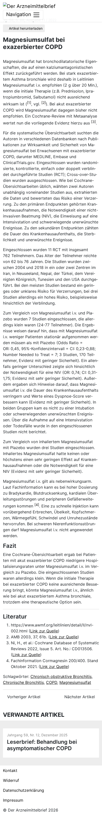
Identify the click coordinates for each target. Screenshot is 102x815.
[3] (93, 122)
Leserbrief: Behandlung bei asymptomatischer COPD (42, 745)
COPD (51, 682)
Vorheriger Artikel (23, 696)
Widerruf (11, 780)
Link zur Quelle (44, 630)
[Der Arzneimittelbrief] (29, 5)
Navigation (19, 14)
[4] (36, 505)
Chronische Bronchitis (23, 682)
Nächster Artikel (80, 696)
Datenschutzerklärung (23, 790)
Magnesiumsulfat (75, 682)
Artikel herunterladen (25, 28)
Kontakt (10, 770)
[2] (43, 102)
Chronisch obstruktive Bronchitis (61, 676)
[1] (29, 102)
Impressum (13, 800)
